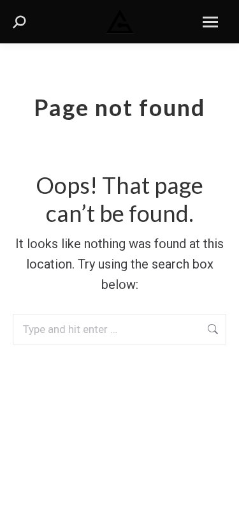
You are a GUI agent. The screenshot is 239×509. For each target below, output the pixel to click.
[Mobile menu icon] (210, 22)
